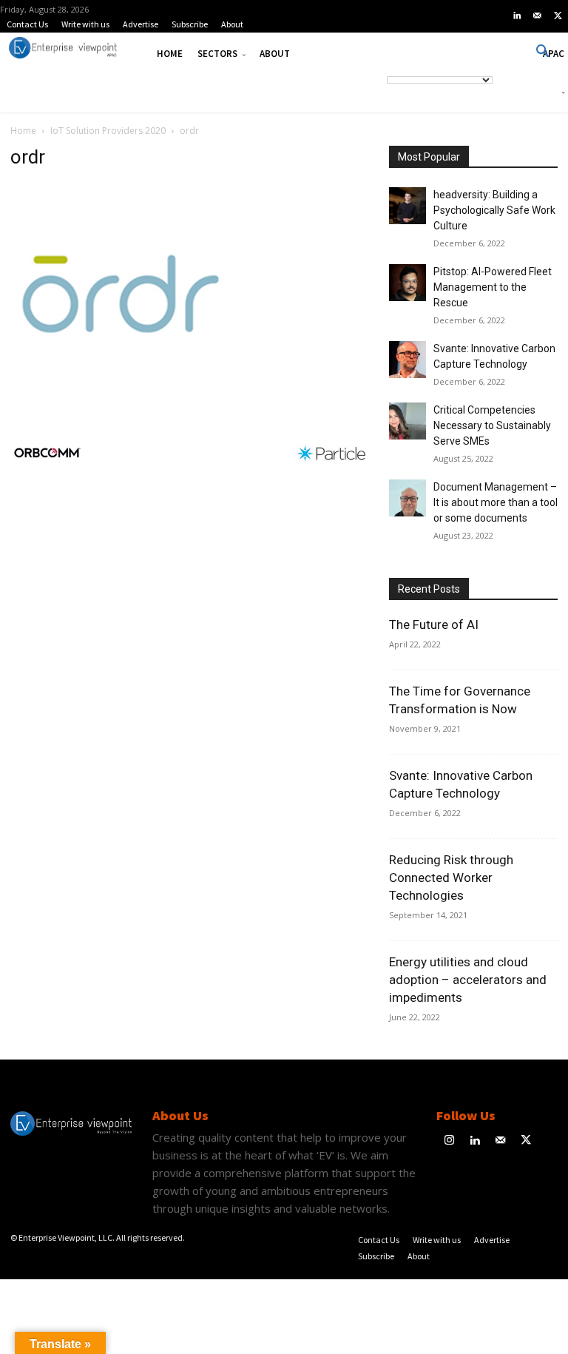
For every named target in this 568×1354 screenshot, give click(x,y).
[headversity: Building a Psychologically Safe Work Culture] (407, 205)
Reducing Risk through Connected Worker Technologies (451, 877)
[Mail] (537, 16)
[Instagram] (449, 1141)
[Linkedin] (517, 16)
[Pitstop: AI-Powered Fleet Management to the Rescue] (407, 282)
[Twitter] (557, 16)
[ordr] (121, 401)
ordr (27, 157)
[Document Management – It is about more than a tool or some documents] (407, 497)
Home (23, 130)
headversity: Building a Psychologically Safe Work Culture (494, 210)
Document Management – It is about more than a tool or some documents (495, 502)
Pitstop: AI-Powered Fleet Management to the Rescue (492, 287)
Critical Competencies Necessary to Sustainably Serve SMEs (492, 425)
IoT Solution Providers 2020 (108, 130)
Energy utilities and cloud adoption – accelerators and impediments (468, 979)
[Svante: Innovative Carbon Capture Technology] (407, 359)
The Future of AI (434, 624)
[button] (543, 52)
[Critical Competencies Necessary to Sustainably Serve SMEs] (407, 421)
